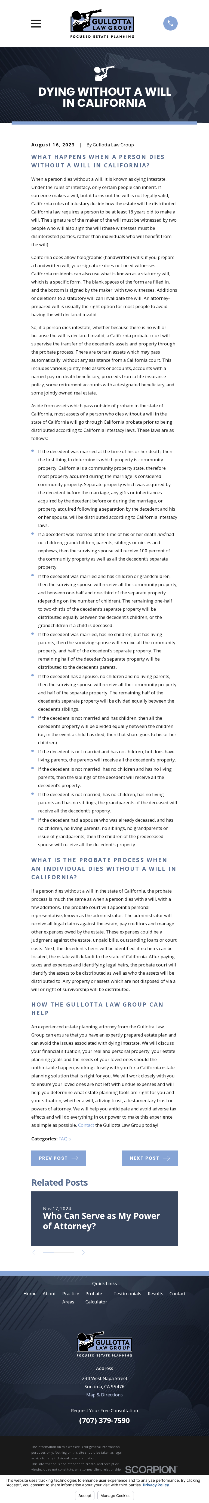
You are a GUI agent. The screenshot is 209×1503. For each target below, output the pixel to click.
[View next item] (83, 1252)
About (49, 1293)
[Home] (102, 24)
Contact (86, 1125)
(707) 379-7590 (104, 1420)
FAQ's (65, 1138)
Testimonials (127, 1293)
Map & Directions (104, 1394)
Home (29, 1293)
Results (155, 1293)
